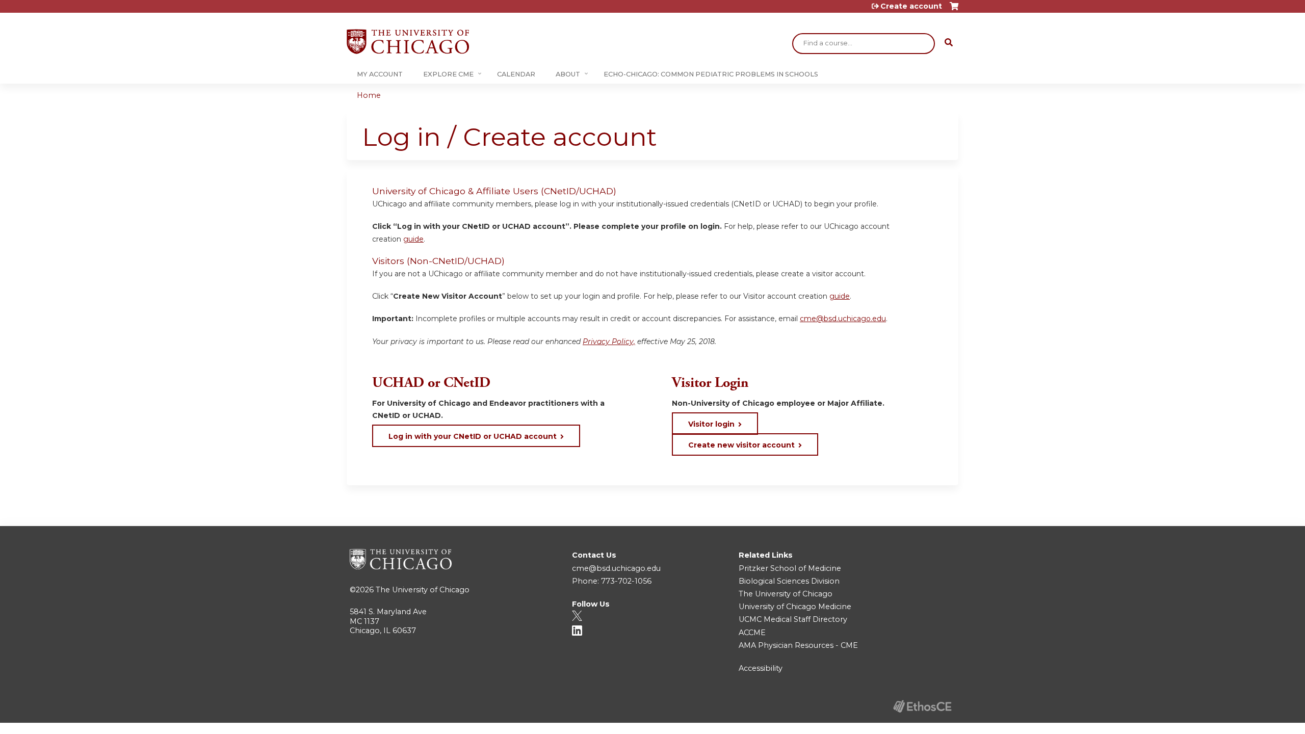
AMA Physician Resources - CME (798, 645)
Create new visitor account (741, 445)
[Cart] (954, 10)
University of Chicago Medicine (795, 606)
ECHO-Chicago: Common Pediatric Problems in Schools (711, 74)
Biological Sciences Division (789, 581)
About (568, 74)
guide (413, 239)
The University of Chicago (422, 589)
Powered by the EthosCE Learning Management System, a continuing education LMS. (922, 706)
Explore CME (448, 74)
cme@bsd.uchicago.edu (843, 318)
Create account (911, 6)
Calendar (516, 74)
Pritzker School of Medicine (790, 568)
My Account (380, 74)
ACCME (752, 632)
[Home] (408, 41)
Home (369, 95)
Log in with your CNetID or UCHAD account (472, 436)
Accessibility (760, 668)
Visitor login (711, 424)
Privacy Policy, (609, 341)
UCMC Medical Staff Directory (793, 619)
